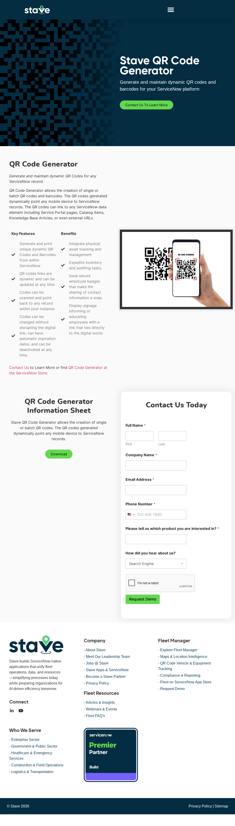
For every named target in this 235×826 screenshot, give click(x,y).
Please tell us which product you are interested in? (172, 528)
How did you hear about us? (151, 553)
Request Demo (142, 599)
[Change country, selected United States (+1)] (131, 515)
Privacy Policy (200, 806)
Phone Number (140, 504)
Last (161, 444)
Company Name (141, 455)
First (129, 444)
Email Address (140, 479)
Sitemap (221, 806)
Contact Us (19, 367)
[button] (171, 10)
